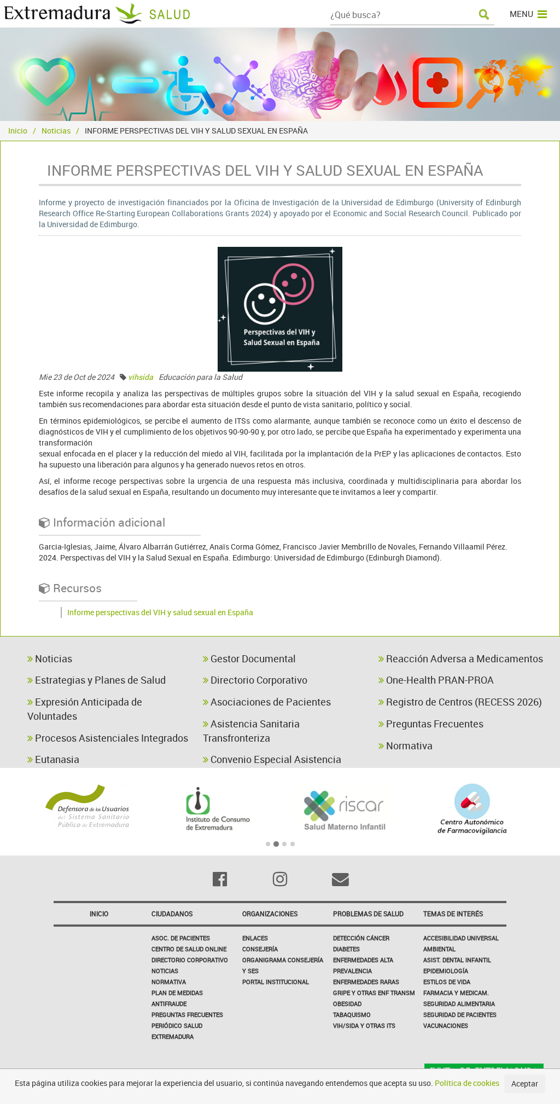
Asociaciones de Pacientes (269, 701)
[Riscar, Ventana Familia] (344, 809)
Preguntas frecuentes (187, 1014)
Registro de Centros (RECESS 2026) (463, 701)
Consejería (260, 949)
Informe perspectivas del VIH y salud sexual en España (160, 612)
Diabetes (346, 949)
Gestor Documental (252, 658)
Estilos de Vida (446, 982)
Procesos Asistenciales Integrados (110, 737)
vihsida (140, 377)
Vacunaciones (445, 1025)
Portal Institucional (275, 982)
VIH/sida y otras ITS (364, 1025)
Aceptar (524, 1083)
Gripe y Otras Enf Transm (374, 993)
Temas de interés (453, 913)
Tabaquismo (352, 1014)
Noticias (56, 130)
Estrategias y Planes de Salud (99, 679)
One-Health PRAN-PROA (439, 679)
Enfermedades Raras (366, 982)
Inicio (17, 130)
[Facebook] (219, 879)
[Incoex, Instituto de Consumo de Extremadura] (216, 809)
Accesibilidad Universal (461, 938)
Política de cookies (467, 1083)
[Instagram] (280, 879)
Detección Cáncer (361, 938)
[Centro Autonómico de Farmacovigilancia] (473, 809)
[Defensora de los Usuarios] (88, 806)
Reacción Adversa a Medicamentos (463, 658)
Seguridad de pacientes (460, 1014)
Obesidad (347, 1003)
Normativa (408, 745)
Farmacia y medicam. (456, 993)
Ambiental (439, 949)
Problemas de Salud (368, 913)
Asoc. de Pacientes (180, 938)
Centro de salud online (188, 949)
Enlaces (255, 938)
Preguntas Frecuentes (433, 723)
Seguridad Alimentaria (459, 1003)
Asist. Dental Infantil (457, 960)
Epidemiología (445, 971)
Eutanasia (56, 759)
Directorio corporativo (189, 960)
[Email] (340, 879)
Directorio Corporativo (257, 679)
